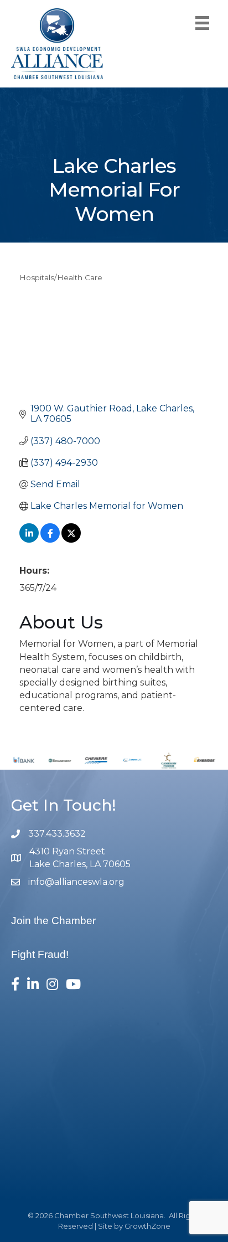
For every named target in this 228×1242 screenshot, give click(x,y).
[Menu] (202, 23)
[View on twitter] (71, 539)
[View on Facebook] (50, 539)
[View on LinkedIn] (29, 539)
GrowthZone (147, 1226)
